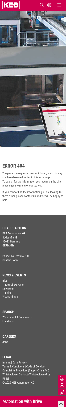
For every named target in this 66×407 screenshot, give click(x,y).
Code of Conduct (35, 366)
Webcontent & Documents (17, 317)
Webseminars (10, 296)
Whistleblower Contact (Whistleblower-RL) (26, 374)
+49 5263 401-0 (20, 256)
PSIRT (5, 378)
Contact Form (10, 260)
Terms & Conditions (13, 366)
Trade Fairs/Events (13, 284)
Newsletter (8, 288)
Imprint (6, 362)
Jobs (5, 342)
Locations (8, 321)
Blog (5, 280)
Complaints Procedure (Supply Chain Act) (25, 370)
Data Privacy (19, 362)
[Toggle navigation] (59, 5)
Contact (62, 378)
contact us (30, 196)
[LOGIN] (62, 385)
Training (7, 292)
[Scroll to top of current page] (61, 404)
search (37, 185)
